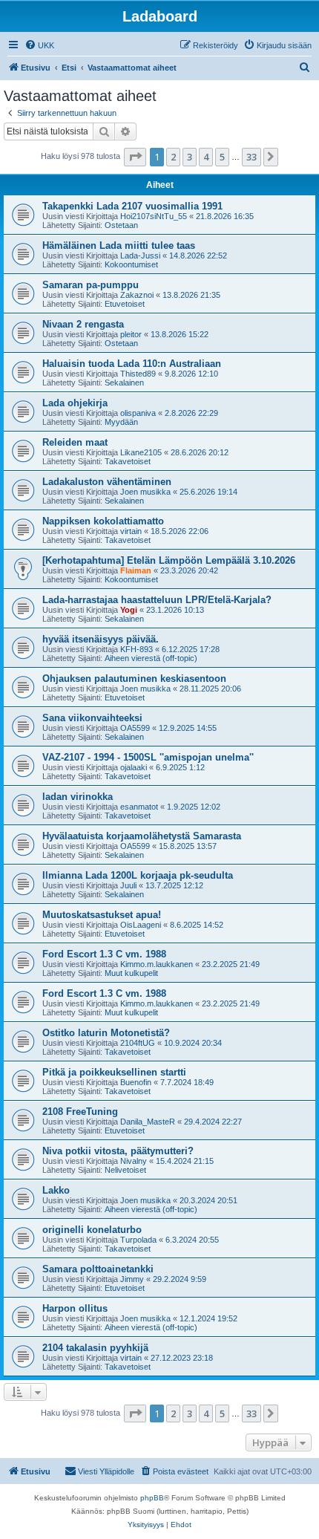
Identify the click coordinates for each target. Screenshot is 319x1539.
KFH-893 (136, 649)
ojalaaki (133, 767)
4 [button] (205, 156)
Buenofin (135, 1082)
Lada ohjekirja (75, 403)
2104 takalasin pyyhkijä (95, 1347)
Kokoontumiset (131, 264)
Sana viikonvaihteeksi (92, 717)
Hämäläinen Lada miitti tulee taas (118, 245)
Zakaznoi (137, 294)
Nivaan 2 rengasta (83, 324)
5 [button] (222, 156)
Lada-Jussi (140, 255)
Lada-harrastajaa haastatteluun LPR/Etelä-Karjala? (157, 599)
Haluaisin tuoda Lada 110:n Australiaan (131, 363)
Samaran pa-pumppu (90, 284)
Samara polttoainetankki (98, 1269)
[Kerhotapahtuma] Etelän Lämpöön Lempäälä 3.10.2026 (168, 560)
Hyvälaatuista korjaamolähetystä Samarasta (141, 836)
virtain (131, 531)
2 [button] (173, 156)
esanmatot (139, 806)
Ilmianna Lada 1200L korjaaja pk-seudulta (137, 875)
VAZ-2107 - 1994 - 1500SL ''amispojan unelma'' (148, 757)
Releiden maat (75, 442)
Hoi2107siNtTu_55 (153, 216)
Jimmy (132, 1279)
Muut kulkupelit (131, 973)
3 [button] (189, 156)
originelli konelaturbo (92, 1229)
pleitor (131, 334)
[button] (135, 157)
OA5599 (135, 727)
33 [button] (251, 156)
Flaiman (135, 570)
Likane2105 (141, 452)
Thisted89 (138, 373)
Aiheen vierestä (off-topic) (151, 658)
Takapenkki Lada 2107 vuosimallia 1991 (132, 206)
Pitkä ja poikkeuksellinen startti (114, 1072)
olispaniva (138, 413)
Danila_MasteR (147, 1121)
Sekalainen (124, 382)
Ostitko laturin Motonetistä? (106, 1032)
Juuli (128, 885)
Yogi (128, 609)
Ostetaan (121, 225)
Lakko (56, 1190)
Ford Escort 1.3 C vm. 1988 (104, 954)
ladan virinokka (77, 796)
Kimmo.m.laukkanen (156, 964)
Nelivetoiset (125, 1169)
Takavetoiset (128, 461)
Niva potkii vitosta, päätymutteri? (118, 1150)
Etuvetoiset (125, 303)
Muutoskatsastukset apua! (101, 914)
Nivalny (133, 1160)
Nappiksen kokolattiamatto (103, 521)
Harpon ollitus (75, 1308)
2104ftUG (137, 1042)
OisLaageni (140, 924)
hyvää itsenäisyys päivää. (100, 639)
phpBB (152, 1498)
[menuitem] (39, 45)
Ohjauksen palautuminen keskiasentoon (134, 678)
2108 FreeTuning (80, 1111)
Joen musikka (145, 491)
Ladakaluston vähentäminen (106, 481)
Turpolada (138, 1239)
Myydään (121, 421)
